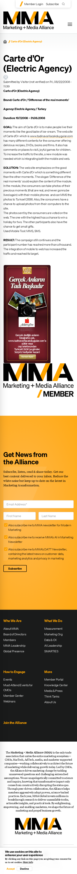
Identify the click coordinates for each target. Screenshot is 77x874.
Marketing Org (53, 634)
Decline (24, 869)
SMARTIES (51, 651)
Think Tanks (51, 696)
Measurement (53, 628)
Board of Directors (14, 634)
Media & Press (53, 690)
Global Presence (13, 651)
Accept (11, 868)
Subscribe (52, 4)
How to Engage (14, 672)
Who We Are (12, 620)
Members (9, 639)
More (48, 672)
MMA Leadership (14, 645)
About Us (50, 702)
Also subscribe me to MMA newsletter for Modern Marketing (39, 527)
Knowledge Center (56, 685)
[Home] (5, 41)
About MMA (11, 628)
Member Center (13, 695)
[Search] (64, 4)
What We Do (53, 620)
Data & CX (50, 639)
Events (7, 679)
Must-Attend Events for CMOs (18, 687)
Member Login (33, 4)
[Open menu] (70, 24)
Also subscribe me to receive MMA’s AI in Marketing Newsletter (40, 539)
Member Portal (53, 679)
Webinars (9, 701)
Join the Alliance (15, 722)
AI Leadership (53, 645)
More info (28, 862)
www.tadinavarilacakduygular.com (51, 136)
